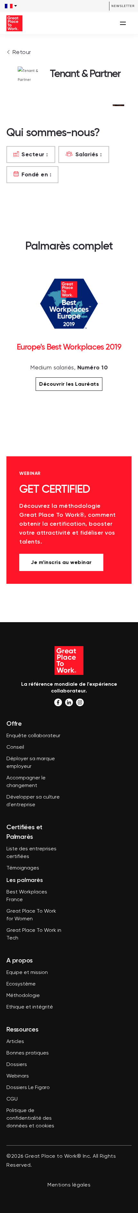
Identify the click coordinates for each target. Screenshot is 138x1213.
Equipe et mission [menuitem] (27, 972)
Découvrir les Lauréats (69, 384)
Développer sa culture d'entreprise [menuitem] (33, 801)
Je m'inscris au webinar (61, 562)
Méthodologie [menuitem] (23, 995)
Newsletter (122, 6)
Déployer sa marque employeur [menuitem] (30, 762)
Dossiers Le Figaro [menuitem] (28, 1087)
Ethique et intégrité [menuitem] (29, 1007)
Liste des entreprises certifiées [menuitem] (31, 852)
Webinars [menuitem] (17, 1076)
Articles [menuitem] (15, 1041)
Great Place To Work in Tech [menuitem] (33, 934)
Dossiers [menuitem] (16, 1064)
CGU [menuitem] (12, 1099)
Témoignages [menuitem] (22, 868)
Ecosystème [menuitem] (21, 984)
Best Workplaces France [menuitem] (26, 896)
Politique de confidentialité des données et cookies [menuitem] (30, 1118)
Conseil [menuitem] (15, 747)
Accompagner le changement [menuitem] (26, 782)
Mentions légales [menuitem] (69, 1185)
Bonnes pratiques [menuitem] (27, 1053)
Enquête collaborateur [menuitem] (33, 735)
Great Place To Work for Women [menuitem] (31, 915)
